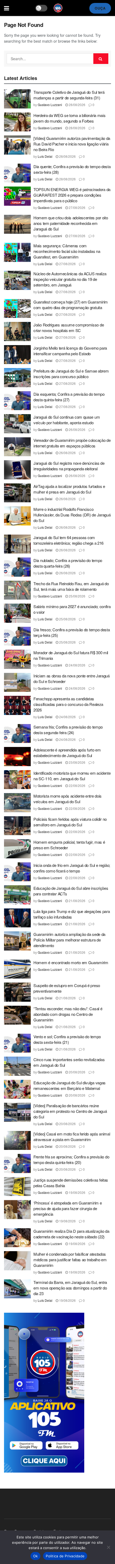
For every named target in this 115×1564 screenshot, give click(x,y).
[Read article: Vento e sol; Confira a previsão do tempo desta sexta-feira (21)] (17, 1043)
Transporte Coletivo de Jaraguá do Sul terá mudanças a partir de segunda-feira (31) (68, 94)
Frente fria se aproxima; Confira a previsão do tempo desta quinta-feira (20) (71, 1159)
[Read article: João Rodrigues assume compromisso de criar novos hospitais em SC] (17, 331)
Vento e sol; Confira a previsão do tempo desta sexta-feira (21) (67, 1039)
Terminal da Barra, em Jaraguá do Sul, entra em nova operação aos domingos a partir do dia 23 (70, 1287)
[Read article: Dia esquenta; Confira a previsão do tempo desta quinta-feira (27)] (17, 400)
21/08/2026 (76, 900)
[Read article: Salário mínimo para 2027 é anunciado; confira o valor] (17, 613)
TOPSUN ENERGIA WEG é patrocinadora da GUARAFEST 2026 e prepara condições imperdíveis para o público (71, 195)
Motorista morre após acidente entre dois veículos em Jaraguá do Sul (67, 798)
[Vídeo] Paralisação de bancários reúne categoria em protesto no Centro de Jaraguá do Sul (70, 1111)
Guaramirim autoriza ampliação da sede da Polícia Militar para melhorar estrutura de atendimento (69, 939)
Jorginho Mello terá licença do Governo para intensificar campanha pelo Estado (70, 350)
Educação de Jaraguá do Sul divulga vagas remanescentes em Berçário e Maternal (69, 1085)
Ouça (100, 8)
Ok (35, 1556)
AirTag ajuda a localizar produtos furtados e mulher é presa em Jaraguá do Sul (69, 489)
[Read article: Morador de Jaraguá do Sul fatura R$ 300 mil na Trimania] (17, 659)
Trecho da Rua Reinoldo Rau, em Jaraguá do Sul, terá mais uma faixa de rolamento (71, 586)
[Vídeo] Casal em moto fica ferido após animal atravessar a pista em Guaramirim (71, 1136)
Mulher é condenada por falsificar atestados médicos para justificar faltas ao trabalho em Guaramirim (70, 1259)
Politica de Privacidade (65, 1556)
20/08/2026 (76, 1072)
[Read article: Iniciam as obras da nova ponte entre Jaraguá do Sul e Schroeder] (17, 682)
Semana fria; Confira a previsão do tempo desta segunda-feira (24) (68, 729)
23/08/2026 (76, 762)
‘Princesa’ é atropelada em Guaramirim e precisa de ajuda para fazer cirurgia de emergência (67, 1208)
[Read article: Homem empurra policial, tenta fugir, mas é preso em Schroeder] (17, 848)
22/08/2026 (76, 785)
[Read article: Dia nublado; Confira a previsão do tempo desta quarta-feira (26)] (17, 567)
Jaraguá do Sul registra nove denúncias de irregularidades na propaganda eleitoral (69, 465)
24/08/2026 (76, 665)
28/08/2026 (76, 104)
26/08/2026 (76, 429)
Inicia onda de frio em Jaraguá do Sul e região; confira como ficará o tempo (71, 868)
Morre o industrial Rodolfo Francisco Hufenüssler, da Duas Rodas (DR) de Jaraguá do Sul (71, 514)
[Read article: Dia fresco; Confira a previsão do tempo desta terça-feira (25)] (17, 636)
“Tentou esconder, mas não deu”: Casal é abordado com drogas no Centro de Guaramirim (67, 1014)
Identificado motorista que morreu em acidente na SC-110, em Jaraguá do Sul (72, 775)
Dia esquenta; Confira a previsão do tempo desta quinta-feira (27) (69, 396)
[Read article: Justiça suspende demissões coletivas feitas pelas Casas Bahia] (17, 1186)
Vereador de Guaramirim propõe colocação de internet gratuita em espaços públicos (71, 442)
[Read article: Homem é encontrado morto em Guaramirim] (17, 969)
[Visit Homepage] (58, 8)
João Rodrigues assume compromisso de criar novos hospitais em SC (68, 327)
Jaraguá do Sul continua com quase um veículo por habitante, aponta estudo (66, 419)
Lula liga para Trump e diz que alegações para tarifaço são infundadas (71, 914)
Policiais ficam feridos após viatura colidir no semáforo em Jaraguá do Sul (70, 821)
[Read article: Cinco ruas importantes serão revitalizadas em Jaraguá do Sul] (17, 1066)
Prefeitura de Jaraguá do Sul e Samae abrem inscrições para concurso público (71, 373)
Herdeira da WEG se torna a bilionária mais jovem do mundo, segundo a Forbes (69, 118)
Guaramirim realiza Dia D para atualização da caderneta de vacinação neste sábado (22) (71, 1233)
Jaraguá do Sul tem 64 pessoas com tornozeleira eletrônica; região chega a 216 (68, 540)
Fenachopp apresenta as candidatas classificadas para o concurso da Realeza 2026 (68, 704)
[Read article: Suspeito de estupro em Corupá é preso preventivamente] (17, 992)
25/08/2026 (76, 596)
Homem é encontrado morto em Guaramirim (70, 962)
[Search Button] (100, 58)
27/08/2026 (76, 207)
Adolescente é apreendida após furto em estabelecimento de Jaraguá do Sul (67, 752)
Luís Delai (45, 156)
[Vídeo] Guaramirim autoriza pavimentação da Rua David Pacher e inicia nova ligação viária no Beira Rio (71, 143)
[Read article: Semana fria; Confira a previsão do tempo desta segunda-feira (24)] (17, 733)
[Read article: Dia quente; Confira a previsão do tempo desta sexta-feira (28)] (17, 173)
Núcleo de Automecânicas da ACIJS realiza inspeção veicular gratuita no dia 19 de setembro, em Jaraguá (69, 279)
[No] (108, 1547)
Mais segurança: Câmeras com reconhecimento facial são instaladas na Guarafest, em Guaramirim (66, 251)
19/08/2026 (76, 1192)
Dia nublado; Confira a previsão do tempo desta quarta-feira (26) (67, 563)
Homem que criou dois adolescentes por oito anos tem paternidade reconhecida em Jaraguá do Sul (70, 223)
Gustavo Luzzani (50, 104)
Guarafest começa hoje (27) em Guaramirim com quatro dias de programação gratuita (70, 304)
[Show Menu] (6, 8)
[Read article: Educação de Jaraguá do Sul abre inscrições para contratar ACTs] (17, 894)
